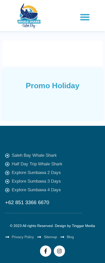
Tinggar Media (83, 226)
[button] (85, 17)
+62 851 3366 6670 (27, 202)
